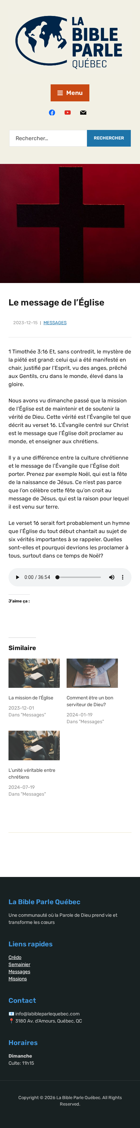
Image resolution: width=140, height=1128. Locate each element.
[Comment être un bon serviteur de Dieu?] (92, 673)
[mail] (83, 112)
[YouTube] (67, 112)
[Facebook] (52, 112)
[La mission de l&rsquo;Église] (34, 673)
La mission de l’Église (30, 698)
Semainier (19, 964)
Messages (55, 322)
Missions (17, 979)
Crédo (14, 957)
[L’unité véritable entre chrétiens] (34, 745)
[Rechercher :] (48, 138)
